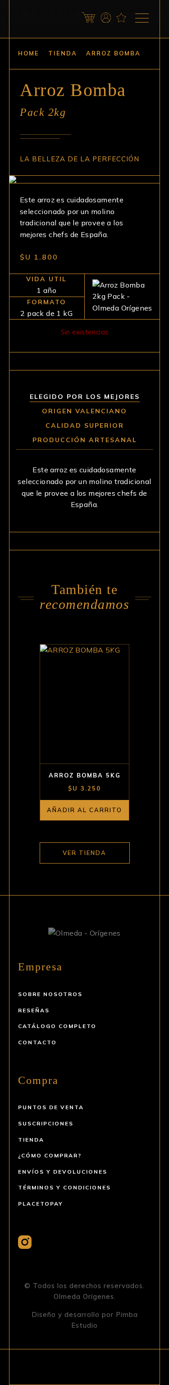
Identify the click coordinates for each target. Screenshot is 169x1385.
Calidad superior (85, 425)
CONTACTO (37, 1042)
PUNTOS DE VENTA (51, 1107)
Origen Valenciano (84, 411)
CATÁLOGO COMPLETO (57, 1026)
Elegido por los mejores (85, 397)
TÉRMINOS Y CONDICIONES (64, 1187)
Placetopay (40, 1203)
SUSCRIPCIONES (45, 1123)
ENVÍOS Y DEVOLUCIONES (62, 1171)
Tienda (62, 53)
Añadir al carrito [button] (84, 810)
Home (28, 53)
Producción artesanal (84, 440)
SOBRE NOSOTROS (50, 994)
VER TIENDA (84, 852)
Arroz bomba (113, 53)
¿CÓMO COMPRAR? (50, 1155)
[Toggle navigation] (142, 18)
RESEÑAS (34, 1010)
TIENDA (31, 1139)
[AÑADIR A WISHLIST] (116, 654)
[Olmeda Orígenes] (40, 17)
